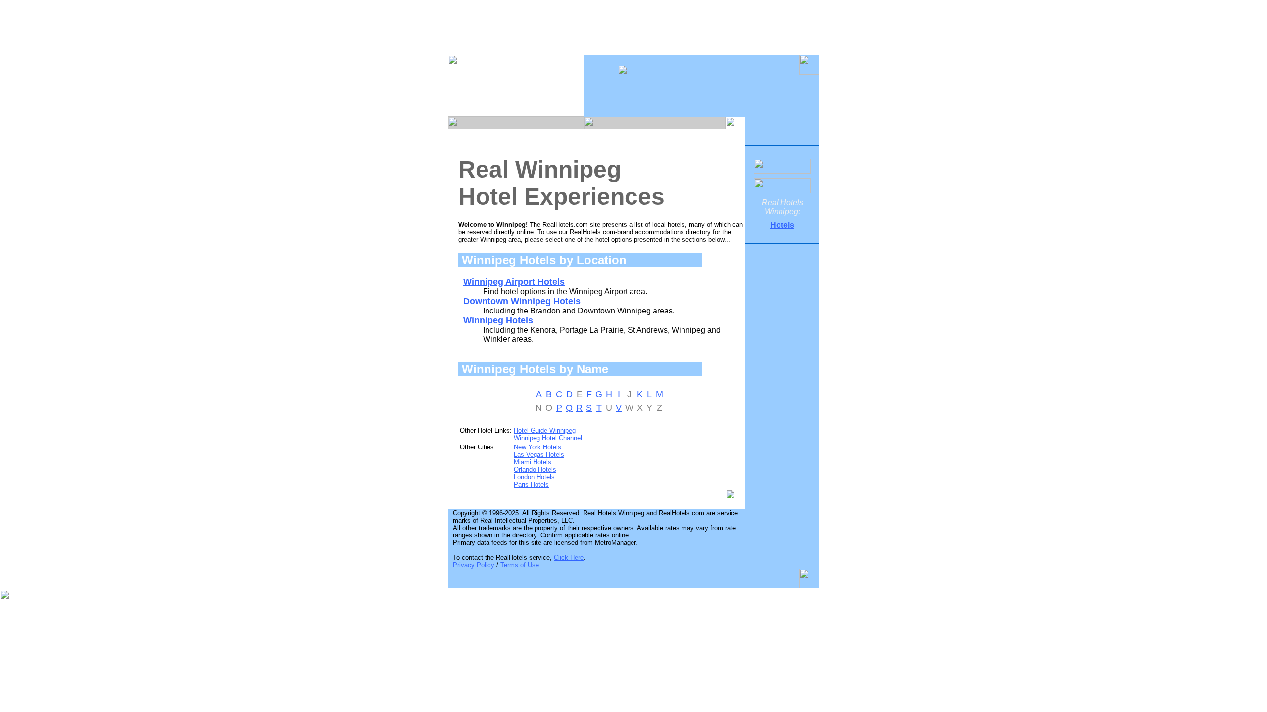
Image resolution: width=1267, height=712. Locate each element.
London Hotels (534, 477)
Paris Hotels (531, 484)
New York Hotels (537, 447)
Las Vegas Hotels (539, 454)
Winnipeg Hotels (498, 320)
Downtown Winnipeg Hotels (522, 301)
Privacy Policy (473, 565)
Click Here (569, 557)
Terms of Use (519, 565)
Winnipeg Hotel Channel (548, 438)
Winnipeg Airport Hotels (514, 282)
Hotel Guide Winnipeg (545, 430)
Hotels (782, 225)
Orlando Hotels (535, 469)
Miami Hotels (532, 462)
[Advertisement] (633, 31)
